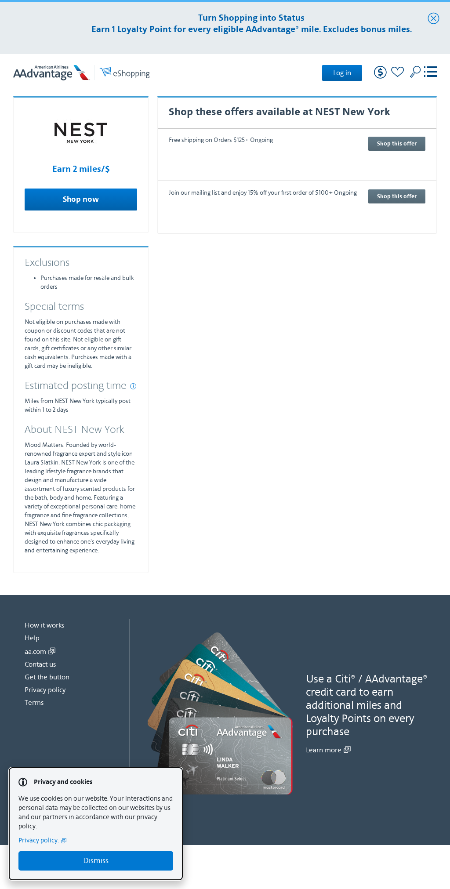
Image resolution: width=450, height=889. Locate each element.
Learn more (323, 750)
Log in (342, 73)
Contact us (40, 664)
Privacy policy (45, 690)
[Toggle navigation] (430, 72)
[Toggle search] (415, 71)
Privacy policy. (38, 840)
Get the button (47, 677)
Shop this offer (397, 143)
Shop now (81, 199)
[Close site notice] (433, 19)
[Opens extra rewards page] (380, 76)
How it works (44, 625)
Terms (34, 703)
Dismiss (96, 860)
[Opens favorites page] (397, 73)
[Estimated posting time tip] (133, 386)
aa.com (35, 652)
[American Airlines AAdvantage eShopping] (81, 72)
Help (32, 638)
